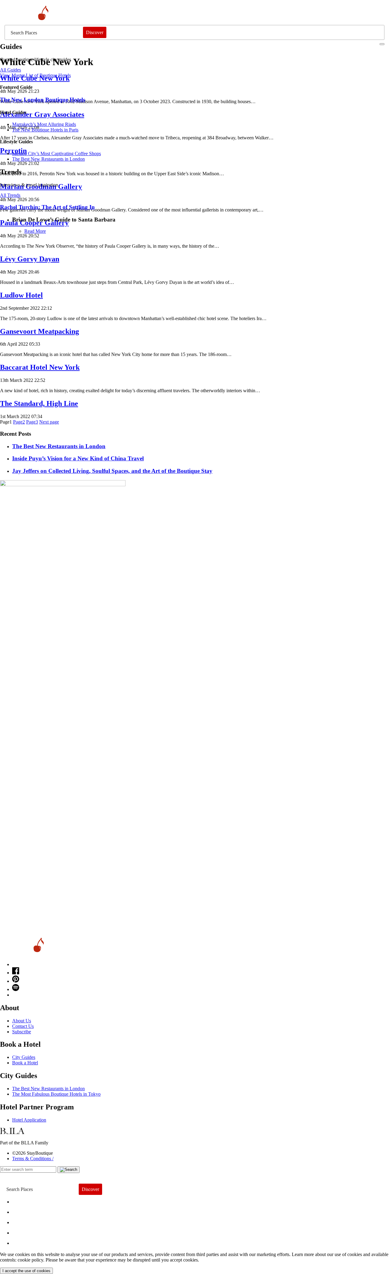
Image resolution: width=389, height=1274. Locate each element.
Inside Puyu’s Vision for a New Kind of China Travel (78, 458)
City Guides (23, 1057)
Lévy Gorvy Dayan (29, 259)
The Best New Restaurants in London (48, 1088)
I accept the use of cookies (26, 1271)
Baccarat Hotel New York (40, 367)
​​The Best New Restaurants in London (48, 159)
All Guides (10, 69)
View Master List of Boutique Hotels (35, 75)
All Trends (10, 195)
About (23, 1211)
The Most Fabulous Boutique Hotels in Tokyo (56, 1094)
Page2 (19, 421)
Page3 (32, 421)
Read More (35, 231)
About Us (21, 1020)
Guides (25, 1231)
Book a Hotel (25, 1062)
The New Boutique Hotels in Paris (45, 129)
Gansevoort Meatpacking (39, 331)
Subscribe (21, 1031)
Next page (49, 421)
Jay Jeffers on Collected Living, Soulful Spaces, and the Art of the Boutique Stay (112, 471)
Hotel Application (29, 1119)
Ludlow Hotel (21, 295)
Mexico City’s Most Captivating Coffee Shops (56, 153)
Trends (24, 1221)
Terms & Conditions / (32, 1158)
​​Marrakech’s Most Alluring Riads (44, 124)
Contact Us (23, 1026)
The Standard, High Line (39, 403)
